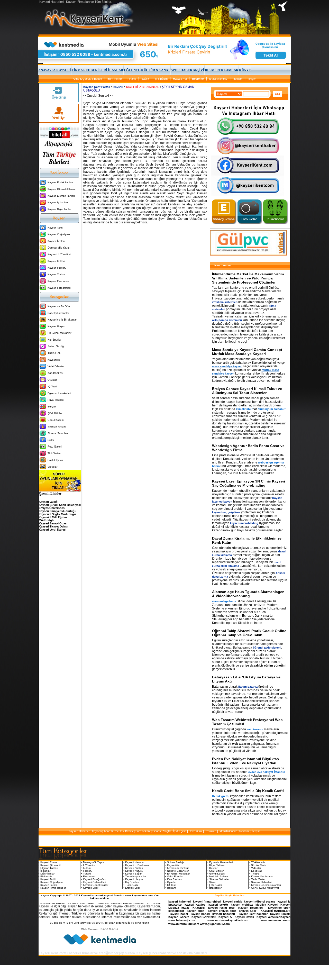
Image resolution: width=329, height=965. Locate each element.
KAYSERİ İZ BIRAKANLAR (142, 86)
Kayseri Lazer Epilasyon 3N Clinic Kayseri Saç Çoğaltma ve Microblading (248, 483)
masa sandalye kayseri (227, 366)
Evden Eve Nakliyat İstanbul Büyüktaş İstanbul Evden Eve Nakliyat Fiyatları (245, 761)
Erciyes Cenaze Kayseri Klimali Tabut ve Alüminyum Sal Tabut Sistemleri (247, 391)
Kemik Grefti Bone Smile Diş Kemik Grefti (248, 791)
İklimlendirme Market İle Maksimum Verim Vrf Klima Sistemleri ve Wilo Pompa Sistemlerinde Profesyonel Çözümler (248, 278)
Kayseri (118, 86)
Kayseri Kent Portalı (96, 86)
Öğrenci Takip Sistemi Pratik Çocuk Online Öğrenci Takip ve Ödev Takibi (249, 633)
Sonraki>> (105, 95)
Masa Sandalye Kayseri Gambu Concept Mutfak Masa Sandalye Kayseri (247, 352)
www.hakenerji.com (181, 920)
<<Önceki (90, 95)
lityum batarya (248, 686)
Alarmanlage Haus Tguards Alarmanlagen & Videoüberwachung (248, 594)
